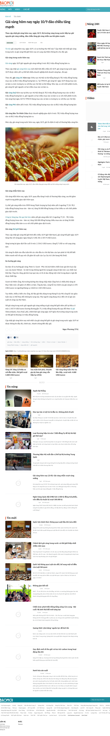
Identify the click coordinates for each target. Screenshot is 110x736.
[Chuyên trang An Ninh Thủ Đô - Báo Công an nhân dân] (32, 378)
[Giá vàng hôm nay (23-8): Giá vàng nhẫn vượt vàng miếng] (18, 483)
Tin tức (8, 49)
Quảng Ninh (41, 705)
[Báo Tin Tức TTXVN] (6, 378)
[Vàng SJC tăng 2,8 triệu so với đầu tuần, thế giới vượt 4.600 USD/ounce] (16, 361)
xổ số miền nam (62, 710)
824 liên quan (45, 393)
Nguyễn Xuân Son (78, 713)
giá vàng (9, 342)
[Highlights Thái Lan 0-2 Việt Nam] (92, 165)
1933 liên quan (45, 502)
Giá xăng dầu (49, 705)
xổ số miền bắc (40, 710)
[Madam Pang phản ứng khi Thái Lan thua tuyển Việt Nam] (92, 73)
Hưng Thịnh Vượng (12, 345)
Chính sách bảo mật (4, 727)
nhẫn (43, 342)
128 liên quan (106, 156)
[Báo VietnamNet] (99, 51)
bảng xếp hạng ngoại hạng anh (89, 705)
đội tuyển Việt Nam (16, 715)
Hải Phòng (47, 713)
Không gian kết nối (40, 586)
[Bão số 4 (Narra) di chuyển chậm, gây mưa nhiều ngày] (92, 140)
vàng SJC (19, 78)
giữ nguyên (34, 345)
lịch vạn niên (62, 715)
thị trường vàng (35, 342)
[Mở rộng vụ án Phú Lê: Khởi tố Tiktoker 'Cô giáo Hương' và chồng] (92, 152)
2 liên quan (48, 673)
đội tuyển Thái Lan (42, 715)
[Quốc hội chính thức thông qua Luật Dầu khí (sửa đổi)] (18, 529)
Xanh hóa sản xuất (40, 671)
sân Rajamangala (5, 705)
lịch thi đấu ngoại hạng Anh (61, 708)
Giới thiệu (2, 724)
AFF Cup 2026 (31, 708)
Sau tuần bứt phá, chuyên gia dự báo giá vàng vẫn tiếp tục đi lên (41, 372)
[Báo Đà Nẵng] (35, 588)
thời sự (102, 705)
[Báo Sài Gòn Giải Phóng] (35, 549)
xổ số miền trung (5, 708)
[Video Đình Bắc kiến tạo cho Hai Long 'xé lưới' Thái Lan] (92, 127)
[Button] (15, 43)
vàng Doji (12, 93)
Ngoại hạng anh (38, 713)
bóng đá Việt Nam (60, 705)
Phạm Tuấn (23, 713)
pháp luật (97, 708)
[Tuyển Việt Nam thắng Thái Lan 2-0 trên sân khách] (92, 33)
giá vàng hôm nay (24, 69)
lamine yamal (53, 715)
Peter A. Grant (51, 342)
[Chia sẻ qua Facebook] (6, 329)
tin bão (30, 713)
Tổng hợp (20, 724)
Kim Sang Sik (89, 708)
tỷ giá (73, 309)
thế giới (16, 229)
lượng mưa (94, 713)
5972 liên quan (46, 549)
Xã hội (14, 705)
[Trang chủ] (6, 4)
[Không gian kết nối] (18, 593)
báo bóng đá (74, 708)
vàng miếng (25, 342)
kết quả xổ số (61, 713)
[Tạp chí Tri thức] (34, 394)
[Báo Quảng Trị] (36, 673)
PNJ (17, 337)
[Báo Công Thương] (35, 525)
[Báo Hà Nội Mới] (35, 655)
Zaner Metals (61, 342)
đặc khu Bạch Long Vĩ (30, 705)
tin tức (87, 713)
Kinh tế (8, 17)
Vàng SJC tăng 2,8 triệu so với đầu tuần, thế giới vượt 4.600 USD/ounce (16, 372)
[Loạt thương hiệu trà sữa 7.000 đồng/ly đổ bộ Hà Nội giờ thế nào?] (18, 440)
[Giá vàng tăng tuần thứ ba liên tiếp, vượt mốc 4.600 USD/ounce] (67, 361)
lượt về (82, 708)
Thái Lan (14, 708)
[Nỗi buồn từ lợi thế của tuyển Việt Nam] (92, 87)
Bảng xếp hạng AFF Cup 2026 (9, 710)
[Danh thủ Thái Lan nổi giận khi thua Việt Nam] (92, 60)
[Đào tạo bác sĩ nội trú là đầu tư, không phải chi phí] (18, 419)
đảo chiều (17, 342)
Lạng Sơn (69, 713)
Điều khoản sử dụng (5, 726)
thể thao (76, 705)
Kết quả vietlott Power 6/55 (93, 710)
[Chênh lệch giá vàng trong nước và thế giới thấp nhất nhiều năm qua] (18, 550)
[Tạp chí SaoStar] (99, 78)
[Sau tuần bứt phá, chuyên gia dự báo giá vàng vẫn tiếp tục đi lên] (42, 361)
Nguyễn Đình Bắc (51, 710)
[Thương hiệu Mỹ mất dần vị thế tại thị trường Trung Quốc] (18, 461)
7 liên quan (106, 142)
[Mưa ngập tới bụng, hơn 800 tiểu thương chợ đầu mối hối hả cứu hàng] (92, 46)
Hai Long (105, 710)
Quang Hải (49, 708)
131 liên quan (46, 570)
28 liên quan (106, 184)
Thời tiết (33, 715)
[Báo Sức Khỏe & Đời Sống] (10, 43)
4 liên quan (43, 439)
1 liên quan (47, 588)
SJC (11, 337)
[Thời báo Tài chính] (35, 570)
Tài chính (17, 17)
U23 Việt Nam (30, 710)
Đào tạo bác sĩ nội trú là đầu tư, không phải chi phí (53, 412)
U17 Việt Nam (41, 708)
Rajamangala (22, 708)
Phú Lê (54, 713)
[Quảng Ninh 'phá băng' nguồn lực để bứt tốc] (18, 635)
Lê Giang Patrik (5, 715)
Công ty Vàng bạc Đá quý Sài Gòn (18, 217)
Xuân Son (26, 715)
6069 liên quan (32, 42)
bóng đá (20, 705)
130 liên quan (47, 525)
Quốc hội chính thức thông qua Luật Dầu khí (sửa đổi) (54, 522)
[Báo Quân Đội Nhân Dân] (35, 481)
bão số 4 (69, 705)
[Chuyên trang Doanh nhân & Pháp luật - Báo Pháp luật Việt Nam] (35, 502)
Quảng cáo (2, 729)
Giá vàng (8, 63)
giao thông (22, 710)
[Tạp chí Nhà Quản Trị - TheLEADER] (35, 631)
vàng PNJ (12, 105)
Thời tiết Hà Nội (72, 710)
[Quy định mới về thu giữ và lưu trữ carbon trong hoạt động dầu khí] (18, 656)
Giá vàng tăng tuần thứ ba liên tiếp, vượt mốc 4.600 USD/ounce (66, 372)
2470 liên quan (46, 481)
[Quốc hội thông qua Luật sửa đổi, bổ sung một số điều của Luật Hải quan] (18, 571)
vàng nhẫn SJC (25, 345)
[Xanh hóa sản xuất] (18, 677)
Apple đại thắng (39, 391)
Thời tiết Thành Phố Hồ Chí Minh (9, 713)
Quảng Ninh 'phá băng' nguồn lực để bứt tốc (51, 628)
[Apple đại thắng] (18, 398)
